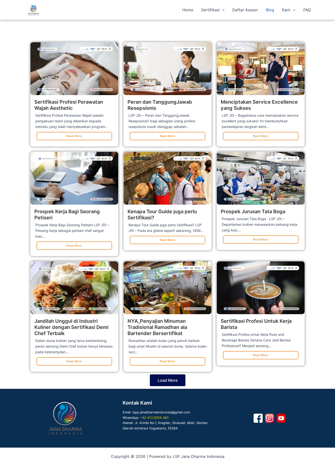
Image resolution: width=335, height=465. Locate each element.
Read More (74, 136)
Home (187, 9)
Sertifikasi (210, 9)
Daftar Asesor (245, 9)
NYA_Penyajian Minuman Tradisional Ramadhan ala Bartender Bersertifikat (157, 327)
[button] (222, 10)
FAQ (307, 9)
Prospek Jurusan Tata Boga (253, 211)
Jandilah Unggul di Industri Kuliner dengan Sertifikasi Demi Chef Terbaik (71, 327)
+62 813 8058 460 (154, 418)
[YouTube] (281, 418)
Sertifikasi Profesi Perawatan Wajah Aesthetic (68, 105)
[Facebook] (258, 418)
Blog (270, 9)
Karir (286, 9)
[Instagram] (269, 418)
